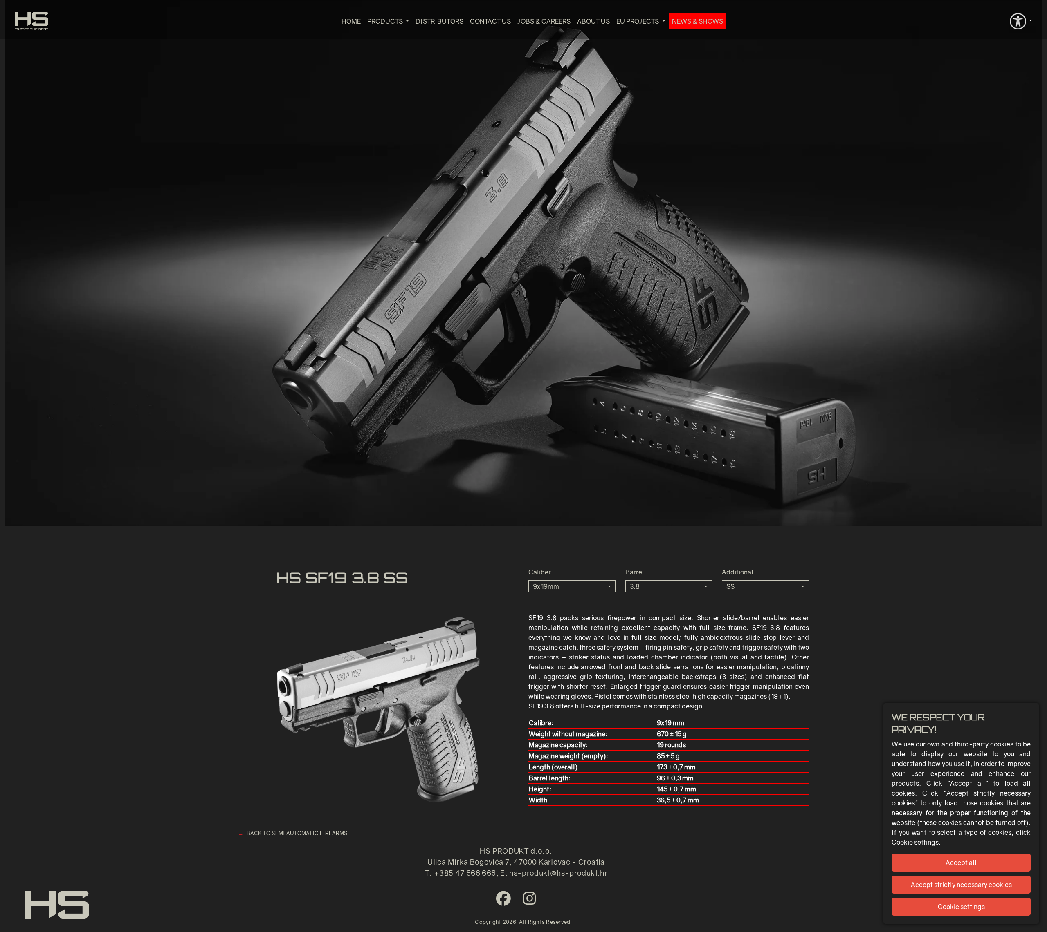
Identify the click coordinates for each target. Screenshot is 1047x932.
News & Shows (697, 21)
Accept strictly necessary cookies (961, 885)
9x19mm (546, 586)
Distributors (439, 21)
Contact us (490, 21)
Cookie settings (961, 907)
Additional (737, 572)
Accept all (961, 862)
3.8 (635, 586)
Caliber (539, 572)
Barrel (634, 572)
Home (351, 21)
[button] (1021, 20)
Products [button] (385, 21)
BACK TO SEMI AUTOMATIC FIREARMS (297, 833)
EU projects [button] (638, 21)
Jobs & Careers (544, 21)
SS (730, 586)
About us (593, 21)
